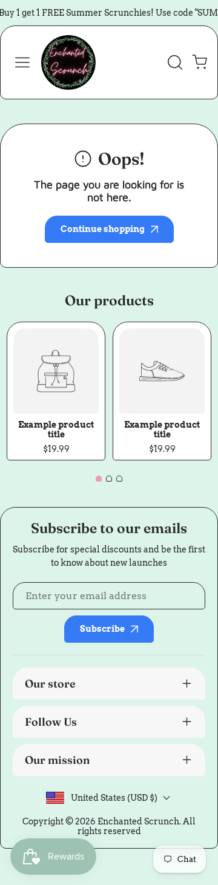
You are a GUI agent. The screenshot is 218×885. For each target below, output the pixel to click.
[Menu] (22, 62)
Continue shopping (103, 229)
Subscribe (102, 629)
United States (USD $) (114, 798)
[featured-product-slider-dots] (99, 479)
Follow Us (51, 722)
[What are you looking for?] (175, 62)
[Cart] (199, 62)
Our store (50, 684)
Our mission (57, 760)
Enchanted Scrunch (138, 821)
